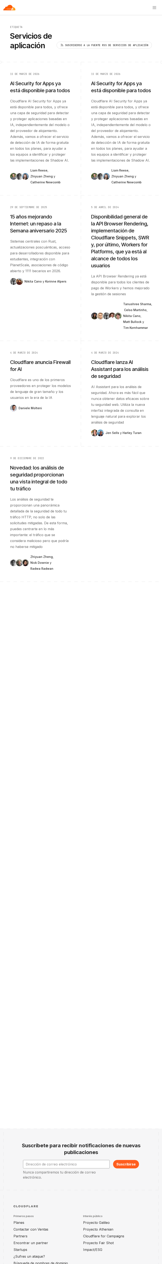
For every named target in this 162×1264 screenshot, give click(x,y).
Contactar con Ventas (31, 1229)
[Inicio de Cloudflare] (9, 7)
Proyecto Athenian (98, 1229)
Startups (20, 1250)
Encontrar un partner (31, 1243)
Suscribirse (126, 1164)
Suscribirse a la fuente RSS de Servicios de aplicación (106, 45)
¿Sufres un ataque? (29, 1256)
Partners (20, 1236)
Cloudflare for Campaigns (103, 1236)
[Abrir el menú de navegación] (154, 7)
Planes (19, 1222)
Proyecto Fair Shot (98, 1243)
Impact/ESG (92, 1250)
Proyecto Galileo (96, 1222)
